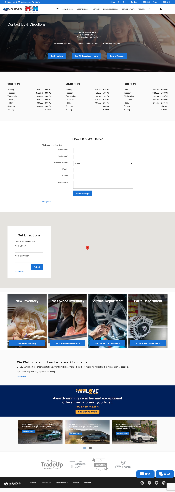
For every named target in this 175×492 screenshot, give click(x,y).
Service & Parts (128, 9)
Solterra (87, 432)
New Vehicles (67, 9)
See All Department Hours (86, 56)
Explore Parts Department (148, 343)
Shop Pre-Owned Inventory (67, 343)
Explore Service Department (107, 343)
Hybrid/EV (96, 9)
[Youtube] (157, 483)
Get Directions (56, 56)
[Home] (13, 9)
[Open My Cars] (160, 9)
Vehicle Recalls (61, 482)
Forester (134, 432)
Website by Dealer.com (12, 483)
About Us (141, 9)
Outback (40, 432)
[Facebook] (143, 483)
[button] (21, 376)
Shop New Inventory (27, 343)
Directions (32, 482)
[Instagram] (164, 483)
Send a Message (117, 56)
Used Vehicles (82, 9)
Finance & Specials (110, 9)
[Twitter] (150, 483)
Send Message (83, 193)
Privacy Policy (46, 202)
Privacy (75, 482)
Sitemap (87, 482)
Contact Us (46, 482)
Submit (37, 267)
